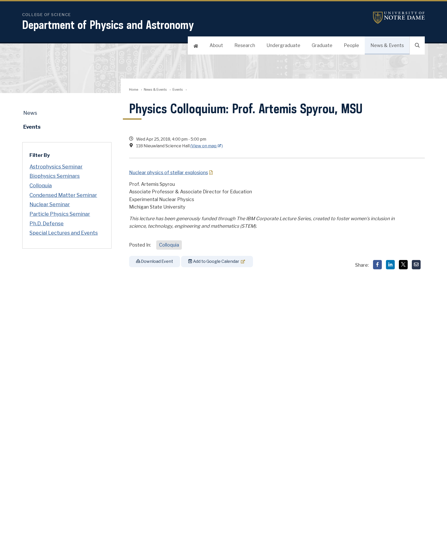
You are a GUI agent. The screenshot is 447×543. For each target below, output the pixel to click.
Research (244, 45)
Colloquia (169, 245)
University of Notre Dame (399, 18)
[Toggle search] (417, 45)
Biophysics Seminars (54, 176)
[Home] (196, 45)
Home (133, 89)
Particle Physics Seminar (59, 214)
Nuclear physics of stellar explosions (168, 172)
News (30, 113)
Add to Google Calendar (215, 261)
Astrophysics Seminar (56, 167)
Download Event (156, 261)
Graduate (322, 45)
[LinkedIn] (390, 264)
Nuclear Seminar (49, 204)
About (216, 45)
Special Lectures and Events (63, 233)
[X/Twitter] (403, 264)
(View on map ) (206, 145)
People (351, 45)
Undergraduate (283, 45)
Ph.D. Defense (46, 223)
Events (178, 89)
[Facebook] (377, 264)
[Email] (416, 264)
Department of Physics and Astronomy (108, 24)
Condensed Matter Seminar (63, 195)
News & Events (387, 45)
